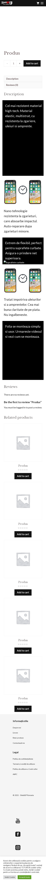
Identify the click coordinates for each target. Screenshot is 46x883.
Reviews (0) (12, 85)
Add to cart (32, 63)
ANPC (15, 774)
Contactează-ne (19, 743)
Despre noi (17, 728)
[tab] (23, 79)
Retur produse (18, 738)
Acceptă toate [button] (24, 877)
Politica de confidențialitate (23, 759)
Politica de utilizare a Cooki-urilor (25, 769)
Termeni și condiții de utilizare (24, 764)
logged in (20, 407)
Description (12, 78)
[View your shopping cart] (38, 3)
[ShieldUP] (7, 3)
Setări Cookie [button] (10, 877)
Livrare (15, 733)
